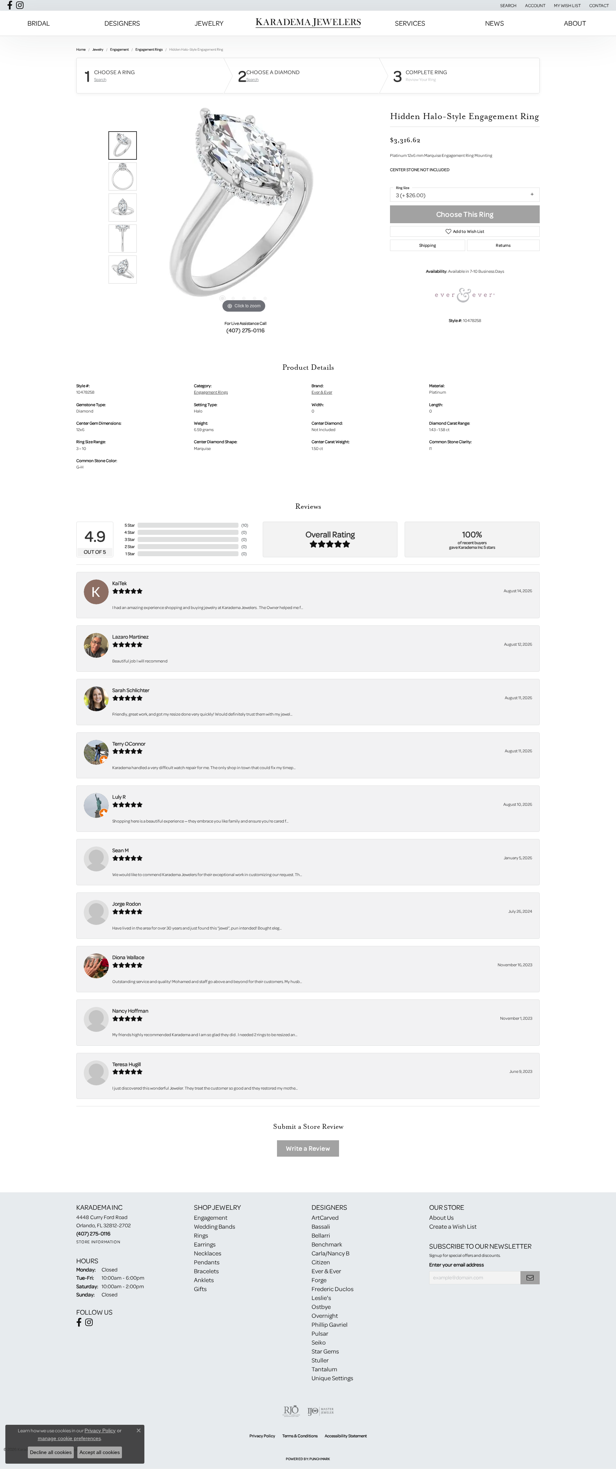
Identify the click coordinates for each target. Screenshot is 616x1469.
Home (81, 49)
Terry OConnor (128, 743)
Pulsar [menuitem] (320, 1333)
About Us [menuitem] (441, 1217)
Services (410, 23)
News (494, 23)
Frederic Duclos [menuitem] (333, 1288)
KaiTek (119, 583)
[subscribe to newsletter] (530, 1277)
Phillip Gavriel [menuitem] (330, 1324)
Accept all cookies (99, 1452)
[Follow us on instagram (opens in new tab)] (20, 5)
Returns (503, 245)
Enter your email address (456, 1264)
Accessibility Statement (346, 1436)
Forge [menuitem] (319, 1279)
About (575, 23)
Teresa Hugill (126, 1064)
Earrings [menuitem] (205, 1244)
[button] (508, 5)
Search (100, 79)
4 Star (129, 532)
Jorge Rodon (126, 903)
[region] (244, 207)
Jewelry (209, 23)
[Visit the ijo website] (320, 1411)
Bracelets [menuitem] (206, 1270)
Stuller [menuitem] (320, 1360)
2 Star (130, 546)
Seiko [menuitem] (319, 1342)
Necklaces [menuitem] (207, 1253)
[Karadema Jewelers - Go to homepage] (308, 23)
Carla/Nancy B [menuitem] (330, 1253)
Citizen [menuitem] (321, 1262)
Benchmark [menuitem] (327, 1244)
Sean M (120, 850)
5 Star (130, 525)
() (244, 525)
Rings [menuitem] (201, 1235)
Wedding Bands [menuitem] (214, 1226)
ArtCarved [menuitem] (325, 1217)
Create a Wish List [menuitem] (453, 1226)
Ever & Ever (322, 392)
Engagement (119, 49)
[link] (598, 5)
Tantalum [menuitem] (324, 1369)
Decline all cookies (51, 1452)
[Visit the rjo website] (291, 1411)
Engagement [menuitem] (210, 1217)
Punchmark (319, 1458)
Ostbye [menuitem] (321, 1306)
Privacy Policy (262, 1436)
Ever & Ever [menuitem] (326, 1270)
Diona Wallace (128, 957)
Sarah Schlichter (130, 690)
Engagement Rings (149, 49)
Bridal (38, 23)
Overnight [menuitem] (325, 1315)
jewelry (97, 49)
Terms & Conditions (300, 1436)
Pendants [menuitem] (207, 1262)
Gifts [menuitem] (200, 1288)
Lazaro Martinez (130, 636)
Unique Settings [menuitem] (332, 1377)
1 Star (130, 554)
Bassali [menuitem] (321, 1226)
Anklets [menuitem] (204, 1279)
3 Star (130, 539)
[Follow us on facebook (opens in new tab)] (9, 5)
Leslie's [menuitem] (321, 1297)
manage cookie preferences (69, 1438)
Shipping (427, 245)
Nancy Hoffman (130, 1010)
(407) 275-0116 (245, 330)
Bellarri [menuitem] (321, 1235)
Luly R (119, 796)
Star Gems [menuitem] (325, 1351)
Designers (122, 23)
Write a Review (308, 1148)
